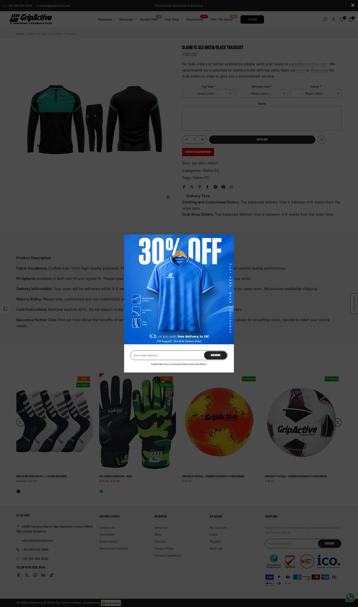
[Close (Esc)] (353, 5)
